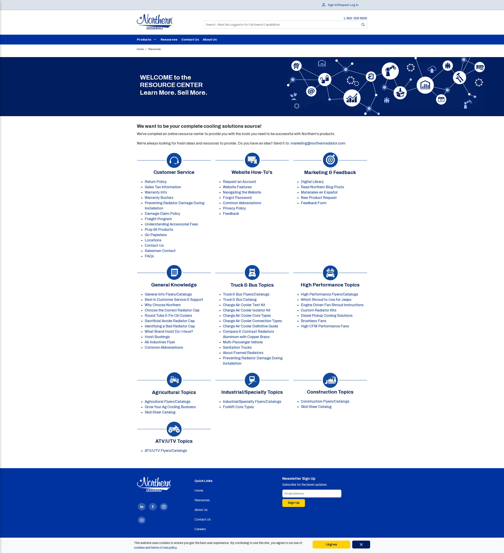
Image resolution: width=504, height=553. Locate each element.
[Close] (361, 544)
